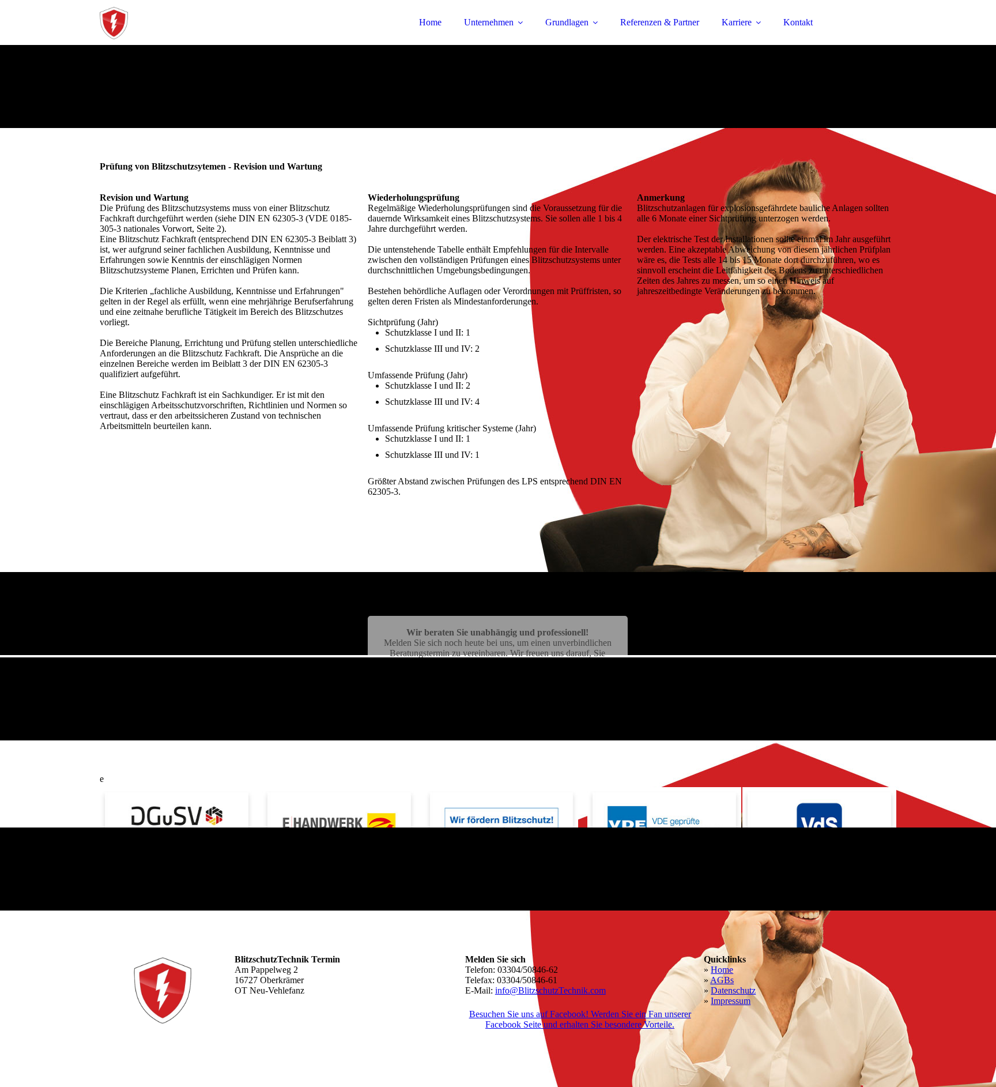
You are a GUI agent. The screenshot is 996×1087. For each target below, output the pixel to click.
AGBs (722, 980)
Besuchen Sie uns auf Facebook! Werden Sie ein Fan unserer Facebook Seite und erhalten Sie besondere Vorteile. (580, 1019)
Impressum (730, 1001)
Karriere (737, 22)
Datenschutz (733, 990)
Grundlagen (566, 22)
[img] (200, 40)
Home (430, 22)
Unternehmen (489, 22)
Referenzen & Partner (659, 22)
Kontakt (798, 22)
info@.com (550, 990)
